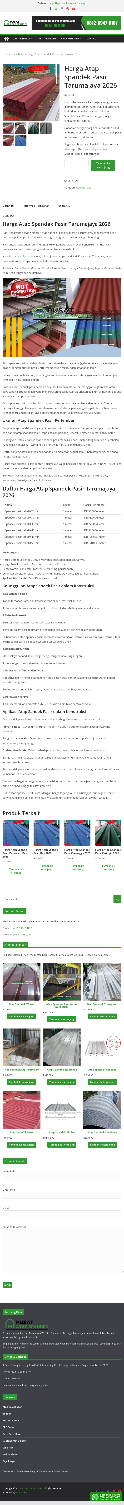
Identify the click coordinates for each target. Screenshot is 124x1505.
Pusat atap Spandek (21, 256)
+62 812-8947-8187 (21, 927)
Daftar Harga (21, 38)
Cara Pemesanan (71, 38)
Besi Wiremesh (11, 1420)
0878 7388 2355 (22, 934)
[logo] (27, 1320)
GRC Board (9, 1427)
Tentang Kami (47, 38)
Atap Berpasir (84, 187)
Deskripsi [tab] (8, 206)
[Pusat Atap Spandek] (6, 38)
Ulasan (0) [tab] (65, 206)
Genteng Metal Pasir (14, 1440)
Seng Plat (8, 1447)
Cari (117, 899)
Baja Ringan (9, 1461)
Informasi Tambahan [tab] (36, 206)
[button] (31, 38)
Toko (21, 54)
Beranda (10, 54)
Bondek (7, 1413)
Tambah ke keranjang (103, 165)
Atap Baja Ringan (12, 1406)
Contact (92, 38)
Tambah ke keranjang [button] (15, 871)
